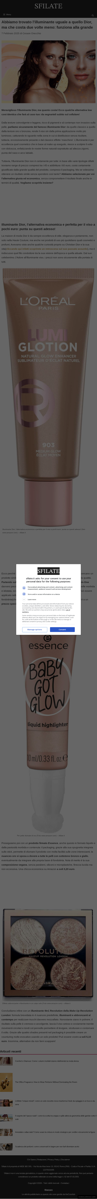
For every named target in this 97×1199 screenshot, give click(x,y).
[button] (48, 599)
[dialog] (48, 599)
